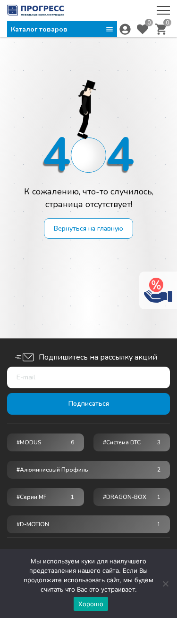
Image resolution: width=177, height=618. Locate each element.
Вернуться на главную (88, 228)
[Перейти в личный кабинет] (125, 29)
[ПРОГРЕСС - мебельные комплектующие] (35, 10)
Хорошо (90, 604)
